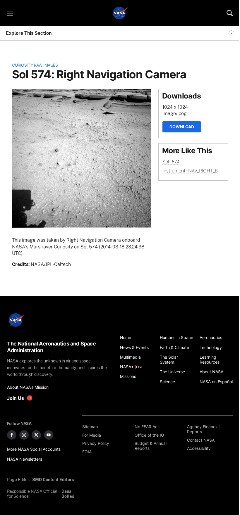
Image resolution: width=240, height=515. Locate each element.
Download (181, 126)
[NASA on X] (36, 435)
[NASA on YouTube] (48, 435)
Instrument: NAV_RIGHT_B (190, 171)
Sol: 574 (171, 162)
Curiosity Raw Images (35, 65)
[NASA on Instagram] (24, 435)
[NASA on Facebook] (11, 435)
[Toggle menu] (9, 13)
